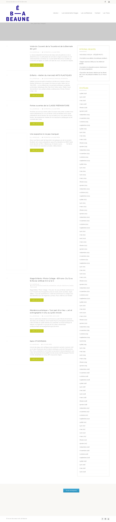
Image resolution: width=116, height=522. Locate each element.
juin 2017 (82, 426)
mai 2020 (83, 309)
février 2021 (83, 281)
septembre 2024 (85, 160)
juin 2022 (82, 231)
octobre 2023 (84, 192)
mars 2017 (83, 436)
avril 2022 (83, 238)
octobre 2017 (84, 415)
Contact (97, 13)
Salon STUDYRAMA (38, 341)
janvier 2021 (83, 284)
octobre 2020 (84, 295)
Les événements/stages (70, 13)
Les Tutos (106, 13)
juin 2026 (83, 97)
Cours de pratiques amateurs (52, 78)
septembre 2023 (85, 196)
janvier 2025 (83, 146)
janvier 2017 (83, 443)
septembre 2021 (85, 263)
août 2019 (83, 341)
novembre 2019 (84, 330)
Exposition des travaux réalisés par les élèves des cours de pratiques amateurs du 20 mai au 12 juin (93, 74)
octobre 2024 (84, 157)
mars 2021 (83, 277)
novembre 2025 (84, 118)
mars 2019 (83, 358)
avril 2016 (83, 472)
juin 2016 (82, 464)
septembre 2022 (85, 228)
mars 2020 (83, 316)
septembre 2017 (85, 418)
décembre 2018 (85, 369)
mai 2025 (82, 136)
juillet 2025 (83, 129)
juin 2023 (82, 203)
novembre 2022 (85, 220)
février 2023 (83, 210)
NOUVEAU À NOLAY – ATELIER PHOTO (91, 54)
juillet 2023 (83, 199)
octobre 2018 (84, 376)
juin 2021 (82, 266)
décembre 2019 (84, 327)
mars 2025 (83, 139)
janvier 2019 (83, 365)
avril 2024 (83, 175)
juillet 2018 (83, 383)
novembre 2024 (85, 153)
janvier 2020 (83, 323)
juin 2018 (82, 387)
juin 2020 (83, 305)
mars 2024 (83, 178)
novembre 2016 (84, 450)
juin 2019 (82, 348)
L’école (55, 13)
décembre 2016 (85, 447)
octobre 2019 (84, 334)
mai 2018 (82, 390)
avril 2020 (83, 312)
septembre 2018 (85, 380)
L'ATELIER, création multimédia (65, 285)
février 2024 (83, 182)
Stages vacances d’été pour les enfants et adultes (91, 62)
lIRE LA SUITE (37, 65)
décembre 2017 (84, 408)
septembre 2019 (85, 337)
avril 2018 (83, 394)
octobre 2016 (84, 454)
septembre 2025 (85, 125)
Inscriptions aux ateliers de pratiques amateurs (93, 58)
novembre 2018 (84, 373)
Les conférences (86, 13)
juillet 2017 (83, 422)
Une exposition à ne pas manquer (44, 134)
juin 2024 (82, 167)
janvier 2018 (83, 404)
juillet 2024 (83, 164)
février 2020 (83, 319)
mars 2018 (83, 397)
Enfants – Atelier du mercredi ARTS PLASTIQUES (51, 75)
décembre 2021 (84, 252)
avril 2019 (83, 355)
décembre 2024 (85, 150)
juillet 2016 (83, 461)
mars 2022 (83, 242)
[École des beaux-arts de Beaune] (17, 13)
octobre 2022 (84, 224)
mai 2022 (83, 235)
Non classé (33, 287)
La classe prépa (55, 52)
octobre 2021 (84, 259)
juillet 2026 (83, 93)
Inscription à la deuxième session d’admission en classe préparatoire (93, 68)
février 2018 (83, 401)
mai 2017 (82, 429)
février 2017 (83, 440)
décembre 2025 (85, 114)
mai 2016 (82, 468)
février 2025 (83, 143)
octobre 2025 (84, 121)
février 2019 (83, 362)
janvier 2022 (83, 249)
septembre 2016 (85, 457)
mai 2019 (82, 351)
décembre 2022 (85, 217)
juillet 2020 (83, 302)
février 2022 (83, 245)
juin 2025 (82, 132)
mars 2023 (83, 206)
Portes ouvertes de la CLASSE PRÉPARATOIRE (49, 106)
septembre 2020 (85, 298)
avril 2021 (83, 274)
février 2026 (83, 107)
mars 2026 (83, 104)
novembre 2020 (85, 291)
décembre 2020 (85, 288)
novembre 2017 (84, 411)
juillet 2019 (83, 344)
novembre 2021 (84, 256)
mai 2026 (83, 100)
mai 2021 (82, 270)
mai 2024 (83, 171)
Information (47, 52)
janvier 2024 (83, 185)
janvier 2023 (83, 213)
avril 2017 (83, 433)
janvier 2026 (83, 111)
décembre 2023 (85, 189)
